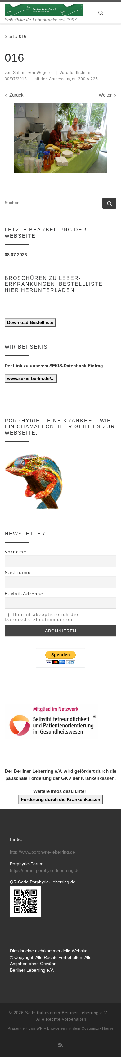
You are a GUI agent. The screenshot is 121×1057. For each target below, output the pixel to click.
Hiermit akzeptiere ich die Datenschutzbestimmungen (41, 617)
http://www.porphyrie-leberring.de (42, 852)
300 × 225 (87, 79)
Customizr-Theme (98, 1028)
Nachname (18, 572)
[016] (60, 138)
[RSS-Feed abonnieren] (60, 1045)
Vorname (16, 551)
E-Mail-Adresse (24, 593)
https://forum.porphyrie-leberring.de (45, 870)
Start (9, 36)
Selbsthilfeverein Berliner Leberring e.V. (67, 1012)
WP (40, 1028)
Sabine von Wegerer (33, 73)
